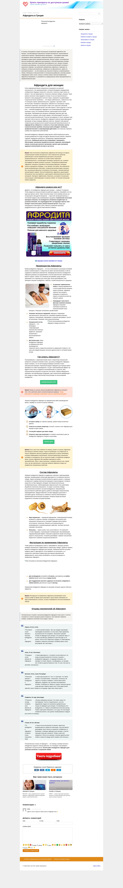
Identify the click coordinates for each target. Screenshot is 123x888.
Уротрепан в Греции (87, 34)
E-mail (41, 821)
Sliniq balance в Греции (87, 39)
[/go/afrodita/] (49, 234)
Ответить (31, 813)
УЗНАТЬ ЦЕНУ (48, 441)
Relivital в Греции (28, 791)
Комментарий (27, 826)
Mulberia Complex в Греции (89, 37)
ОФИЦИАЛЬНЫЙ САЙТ (48, 382)
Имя (24, 821)
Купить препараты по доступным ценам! (49, 2)
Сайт (58, 821)
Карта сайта (96, 866)
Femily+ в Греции (55, 791)
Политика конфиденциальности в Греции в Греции (37, 859)
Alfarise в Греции (86, 45)
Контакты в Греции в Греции (61, 859)
